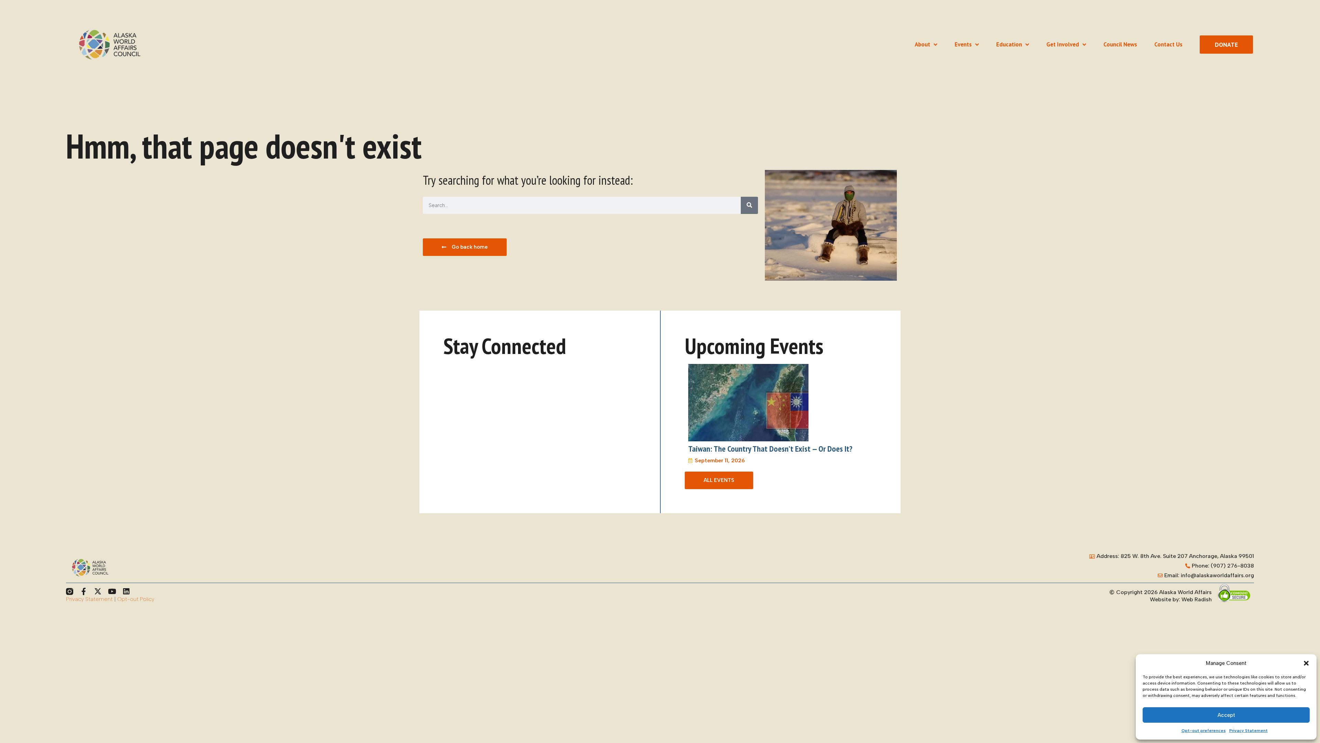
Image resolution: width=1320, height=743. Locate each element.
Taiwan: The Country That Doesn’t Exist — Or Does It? (770, 448)
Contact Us (1168, 44)
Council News (1120, 44)
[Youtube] (112, 591)
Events (963, 44)
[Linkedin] (126, 591)
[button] (1306, 663)
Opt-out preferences (1203, 730)
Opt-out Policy (135, 599)
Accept (1226, 715)
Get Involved (1062, 44)
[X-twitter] (97, 591)
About (922, 44)
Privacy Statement (1248, 730)
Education (1009, 44)
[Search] (749, 205)
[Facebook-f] (83, 591)
